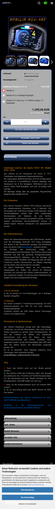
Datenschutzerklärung (36, 485)
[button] (51, 62)
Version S (10, 90)
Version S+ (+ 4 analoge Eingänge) (19, 95)
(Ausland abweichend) (31, 76)
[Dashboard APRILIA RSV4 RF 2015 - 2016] (27, 36)
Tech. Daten (9, 424)
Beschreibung (10, 157)
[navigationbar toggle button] (52, 3)
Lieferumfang (10, 418)
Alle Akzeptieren (27, 490)
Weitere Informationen (27, 504)
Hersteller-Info (10, 437)
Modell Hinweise (11, 431)
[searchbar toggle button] (39, 3)
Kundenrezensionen (13, 444)
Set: (4, 117)
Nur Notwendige (27, 497)
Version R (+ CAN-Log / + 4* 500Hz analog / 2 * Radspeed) (24, 101)
